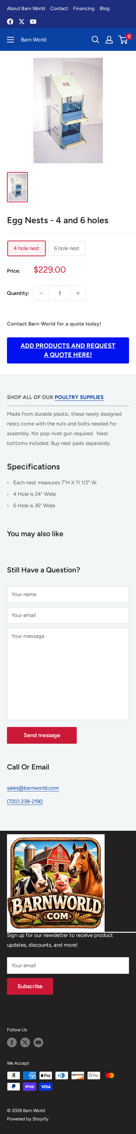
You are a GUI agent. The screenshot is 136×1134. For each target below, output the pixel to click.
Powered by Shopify (27, 1118)
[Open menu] (10, 39)
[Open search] (95, 40)
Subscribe (30, 986)
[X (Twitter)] (21, 21)
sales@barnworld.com (33, 788)
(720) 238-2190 (25, 801)
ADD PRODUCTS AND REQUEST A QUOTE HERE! (68, 350)
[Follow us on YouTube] (38, 1042)
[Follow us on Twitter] (25, 1042)
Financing (84, 8)
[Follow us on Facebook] (12, 1042)
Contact (59, 8)
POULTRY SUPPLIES (79, 397)
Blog (104, 8)
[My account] (109, 40)
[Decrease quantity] (41, 293)
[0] (123, 40)
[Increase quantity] (78, 293)
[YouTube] (33, 21)
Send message (42, 735)
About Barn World (26, 8)
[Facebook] (10, 21)
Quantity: (18, 293)
